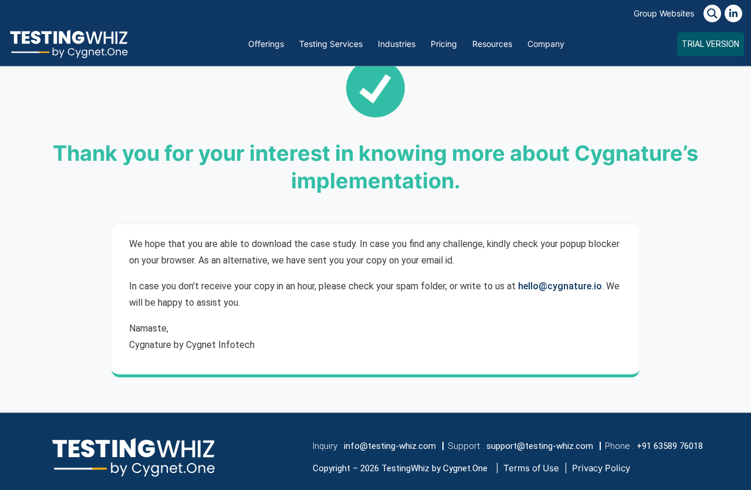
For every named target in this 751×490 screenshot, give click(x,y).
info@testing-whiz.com (390, 446)
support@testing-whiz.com (539, 446)
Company (545, 44)
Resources (492, 44)
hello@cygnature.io (560, 286)
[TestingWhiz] (68, 44)
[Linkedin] (733, 13)
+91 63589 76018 (670, 446)
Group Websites (664, 13)
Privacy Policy (601, 468)
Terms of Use (531, 468)
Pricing (444, 44)
